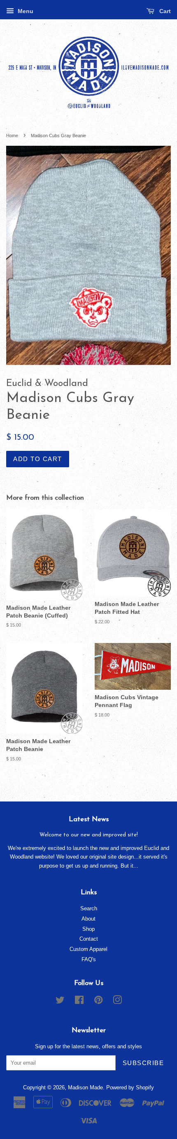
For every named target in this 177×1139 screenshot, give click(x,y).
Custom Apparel (88, 949)
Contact (88, 939)
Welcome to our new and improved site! (89, 835)
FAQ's (89, 959)
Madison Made (85, 1087)
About (88, 919)
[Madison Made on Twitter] (60, 1002)
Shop (88, 929)
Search (88, 908)
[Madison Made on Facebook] (79, 1002)
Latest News (89, 819)
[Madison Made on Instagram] (117, 1002)
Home (12, 135)
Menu (24, 11)
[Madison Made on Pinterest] (98, 1002)
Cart (164, 11)
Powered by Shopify (130, 1087)
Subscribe (143, 1062)
